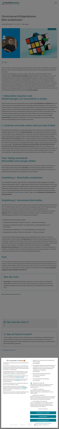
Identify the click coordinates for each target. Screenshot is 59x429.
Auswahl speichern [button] (43, 416)
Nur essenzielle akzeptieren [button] (43, 420)
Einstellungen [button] (17, 380)
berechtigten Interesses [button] (19, 377)
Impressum (30, 424)
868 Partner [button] (11, 375)
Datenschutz (22, 424)
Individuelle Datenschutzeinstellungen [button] (43, 423)
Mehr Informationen (14, 424)
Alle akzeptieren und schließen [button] (43, 412)
